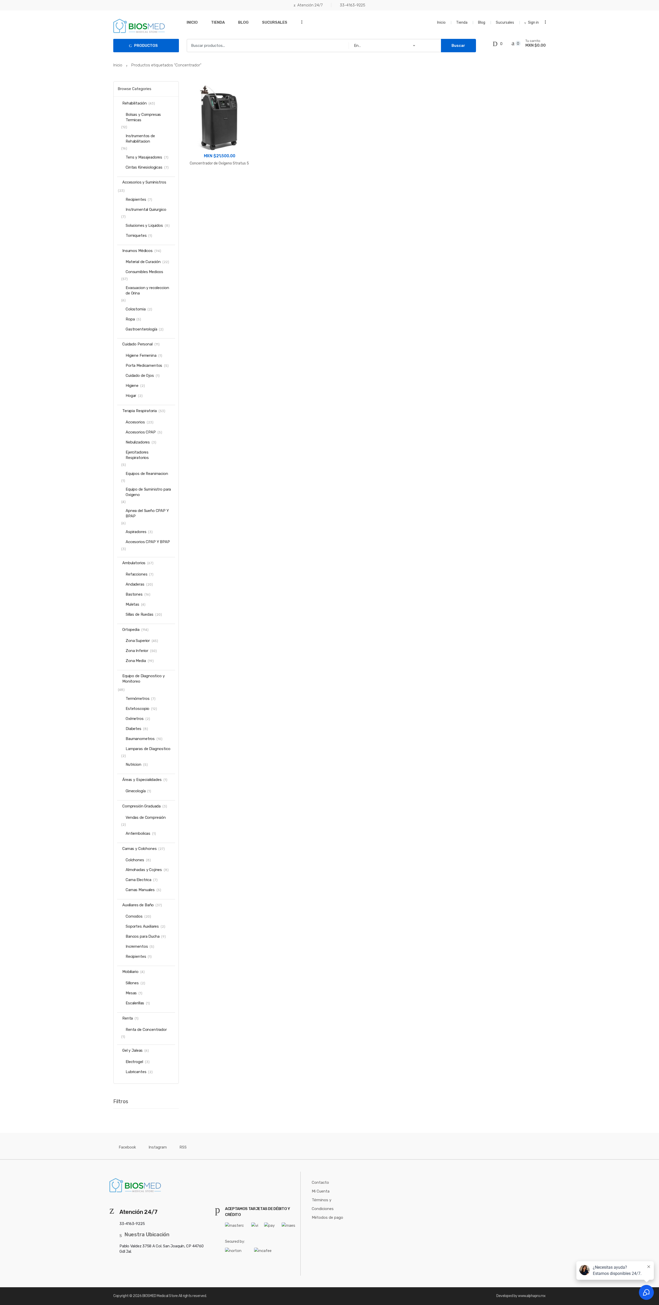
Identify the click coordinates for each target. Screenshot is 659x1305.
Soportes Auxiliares (142, 926)
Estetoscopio (137, 708)
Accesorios (135, 422)
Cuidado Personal (137, 344)
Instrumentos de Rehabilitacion (140, 139)
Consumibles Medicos (144, 271)
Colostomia (136, 309)
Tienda (218, 22)
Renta (127, 1018)
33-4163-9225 (352, 5)
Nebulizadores (138, 442)
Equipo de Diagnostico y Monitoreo (143, 679)
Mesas (131, 993)
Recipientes (136, 199)
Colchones (135, 860)
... (300, 22)
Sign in (533, 22)
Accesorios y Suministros (144, 182)
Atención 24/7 (310, 5)
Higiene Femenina (141, 355)
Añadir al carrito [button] (219, 179)
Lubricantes (136, 1071)
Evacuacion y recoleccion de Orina (147, 290)
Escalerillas (135, 1003)
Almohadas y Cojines (144, 869)
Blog (243, 22)
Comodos (134, 916)
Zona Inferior (137, 650)
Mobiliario (130, 971)
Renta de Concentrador (146, 1029)
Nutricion (133, 764)
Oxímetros (135, 718)
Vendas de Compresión (146, 817)
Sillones (132, 983)
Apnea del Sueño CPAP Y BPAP (147, 513)
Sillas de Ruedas (139, 614)
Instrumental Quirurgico (146, 209)
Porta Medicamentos (144, 365)
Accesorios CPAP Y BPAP (148, 542)
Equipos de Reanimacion (147, 473)
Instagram (158, 1147)
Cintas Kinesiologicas (144, 167)
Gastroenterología (141, 329)
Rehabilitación (134, 103)
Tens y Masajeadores (144, 157)
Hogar (131, 395)
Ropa (130, 319)
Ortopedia (131, 629)
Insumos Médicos (137, 250)
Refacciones (136, 574)
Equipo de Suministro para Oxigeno (148, 492)
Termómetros (137, 698)
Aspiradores (136, 531)
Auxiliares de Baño (138, 905)
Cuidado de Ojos (140, 375)
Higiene (132, 385)
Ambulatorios (133, 563)
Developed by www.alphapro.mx (521, 1296)
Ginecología (135, 791)
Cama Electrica (138, 879)
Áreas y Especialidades (142, 779)
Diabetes (133, 728)
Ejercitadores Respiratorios (137, 455)
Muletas (132, 604)
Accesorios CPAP (141, 432)
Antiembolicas (138, 833)
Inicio (192, 22)
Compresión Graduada (141, 806)
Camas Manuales (140, 890)
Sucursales (274, 22)
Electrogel (134, 1061)
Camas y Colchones (139, 848)
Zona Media (136, 660)
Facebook (127, 1147)
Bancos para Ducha (142, 936)
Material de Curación (143, 261)
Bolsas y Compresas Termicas (143, 117)
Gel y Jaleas (132, 1050)
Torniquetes (136, 235)
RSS (183, 1147)
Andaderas (135, 584)
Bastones (134, 594)
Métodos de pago (327, 1217)
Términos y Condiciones (323, 1204)
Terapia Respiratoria (139, 410)
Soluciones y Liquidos (144, 225)
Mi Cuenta (321, 1191)
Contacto (320, 1182)
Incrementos (137, 946)
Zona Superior (138, 640)
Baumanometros (140, 738)
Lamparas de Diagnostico (148, 748)
